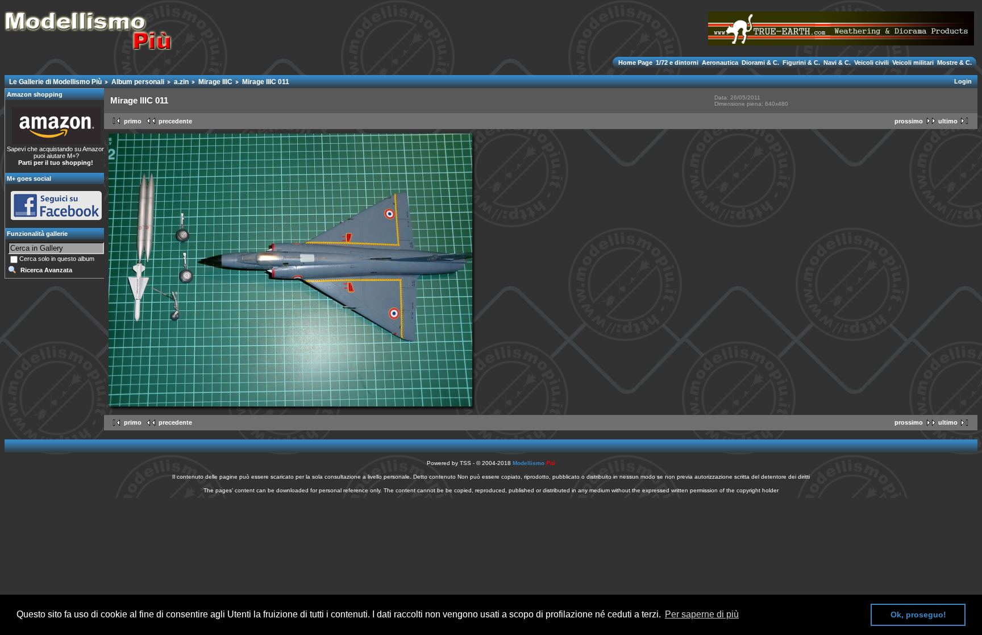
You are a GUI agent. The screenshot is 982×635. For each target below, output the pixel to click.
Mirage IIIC (215, 82)
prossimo (908, 121)
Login (963, 81)
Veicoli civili (871, 62)
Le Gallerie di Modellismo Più (55, 82)
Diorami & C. (760, 62)
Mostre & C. (953, 62)
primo (133, 121)
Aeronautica (720, 62)
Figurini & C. (801, 62)
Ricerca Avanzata (46, 270)
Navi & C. (837, 62)
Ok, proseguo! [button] (918, 614)
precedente (175, 121)
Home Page (636, 62)
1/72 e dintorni (677, 62)
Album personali (137, 82)
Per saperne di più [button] (702, 614)
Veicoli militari (913, 62)
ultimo (948, 121)
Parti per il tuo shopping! (55, 162)
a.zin (181, 82)
